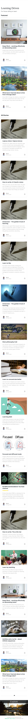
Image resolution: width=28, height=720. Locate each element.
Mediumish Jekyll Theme (10, 718)
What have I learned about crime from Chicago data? (13, 93)
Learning (15, 708)
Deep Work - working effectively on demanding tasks (13, 47)
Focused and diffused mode (12, 454)
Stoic (18, 710)
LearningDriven (12, 710)
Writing (19, 708)
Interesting (9, 708)
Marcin (7, 59)
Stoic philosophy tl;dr (9, 342)
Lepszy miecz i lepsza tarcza (12, 141)
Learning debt (7, 417)
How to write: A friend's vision (12, 182)
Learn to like (6, 263)
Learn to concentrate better (11, 379)
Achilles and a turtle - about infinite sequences (12, 640)
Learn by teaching (8, 567)
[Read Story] (25, 60)
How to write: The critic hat (11, 532)
